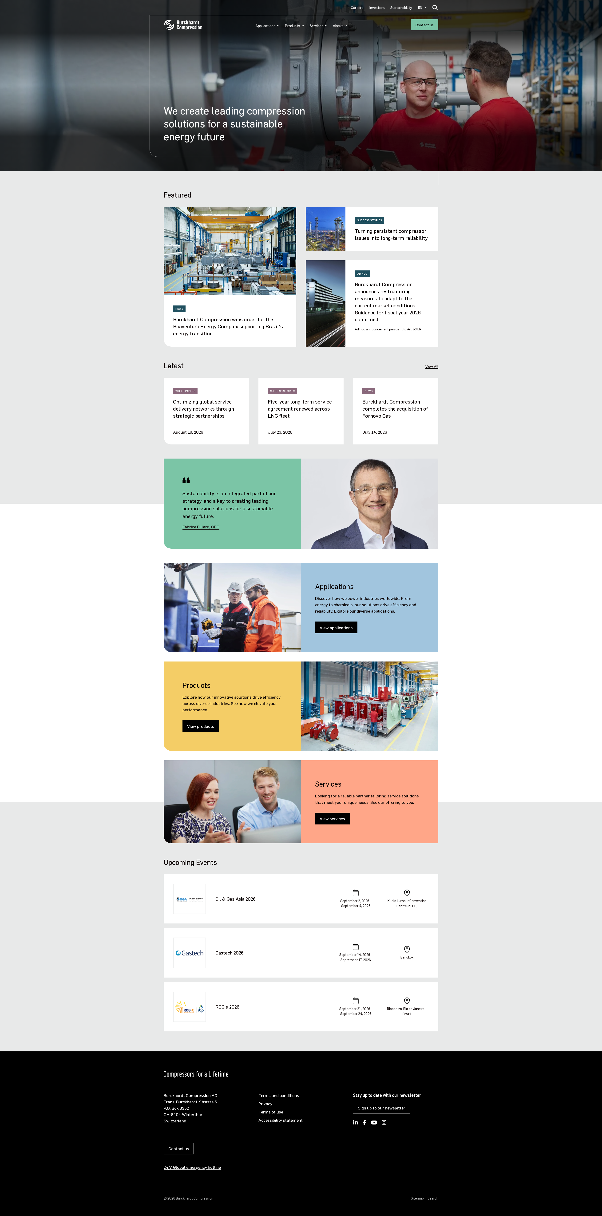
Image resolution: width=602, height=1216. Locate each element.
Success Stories (369, 220)
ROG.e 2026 (227, 1006)
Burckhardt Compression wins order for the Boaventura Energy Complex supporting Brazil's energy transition (228, 326)
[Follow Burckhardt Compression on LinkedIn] (355, 1123)
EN (420, 7)
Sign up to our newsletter (381, 1108)
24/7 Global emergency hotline (192, 1167)
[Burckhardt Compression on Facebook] (364, 1123)
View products (200, 726)
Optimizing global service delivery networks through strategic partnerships (203, 408)
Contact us (425, 25)
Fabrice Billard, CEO (200, 527)
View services (332, 818)
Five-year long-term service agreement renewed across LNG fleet (300, 408)
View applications (336, 627)
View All (431, 366)
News (179, 309)
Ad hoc (362, 274)
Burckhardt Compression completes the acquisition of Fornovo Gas (395, 408)
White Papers (185, 391)
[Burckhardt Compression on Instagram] (384, 1123)
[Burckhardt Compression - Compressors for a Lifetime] (183, 25)
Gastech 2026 (229, 952)
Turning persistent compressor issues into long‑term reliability (391, 234)
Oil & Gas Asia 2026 (235, 898)
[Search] (435, 7)
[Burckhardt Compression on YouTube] (374, 1123)
